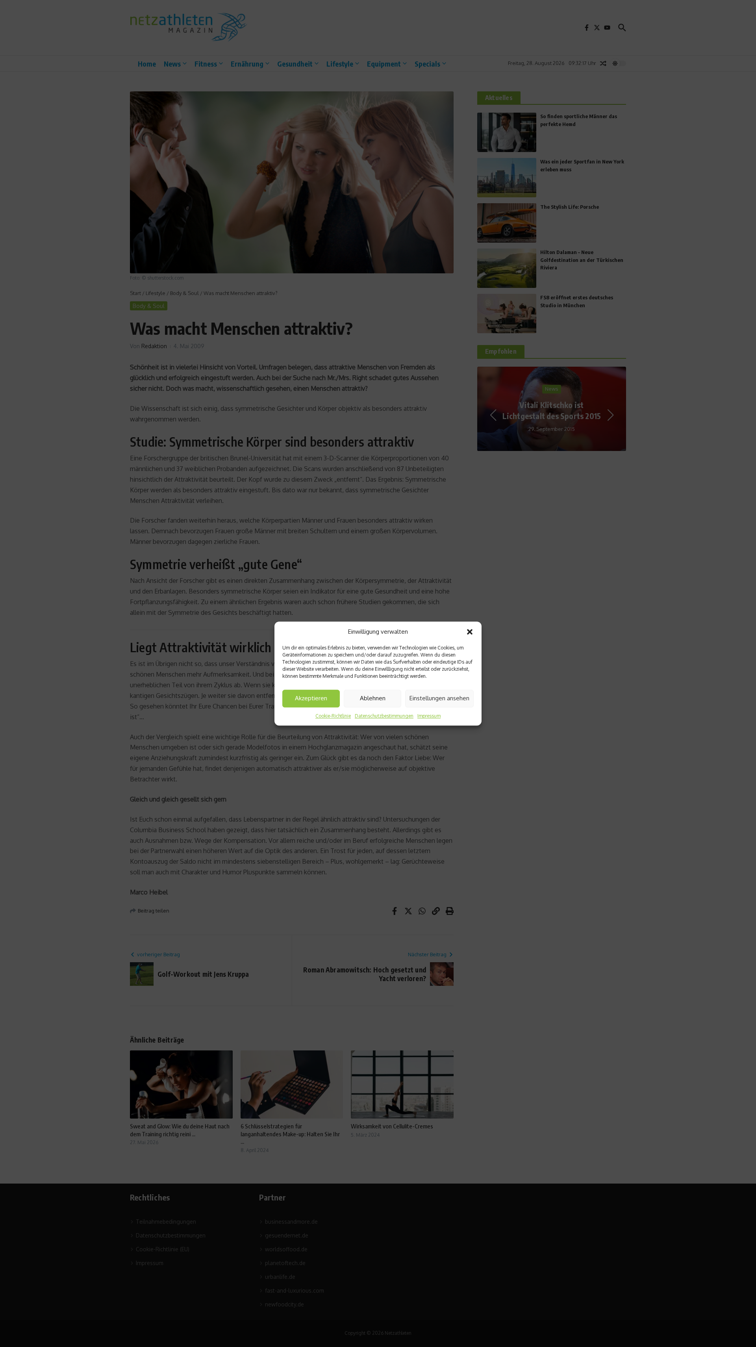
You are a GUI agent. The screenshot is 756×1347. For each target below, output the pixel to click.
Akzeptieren (311, 698)
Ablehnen (372, 698)
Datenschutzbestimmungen (384, 716)
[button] (470, 632)
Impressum (429, 716)
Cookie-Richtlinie (333, 716)
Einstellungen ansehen (439, 698)
